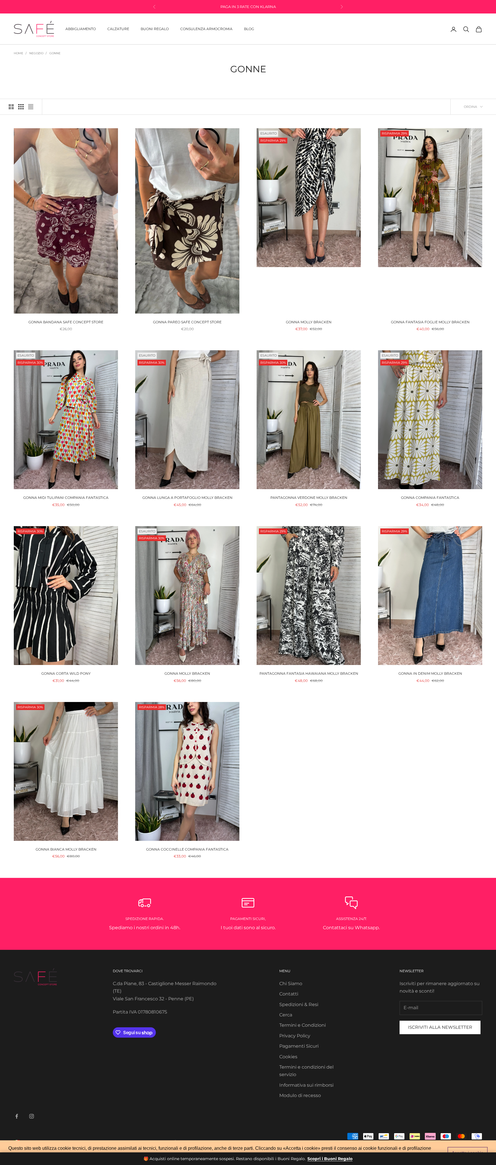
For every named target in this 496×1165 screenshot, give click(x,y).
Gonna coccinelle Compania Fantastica (187, 849)
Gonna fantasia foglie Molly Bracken (430, 322)
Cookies (288, 1056)
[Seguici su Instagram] (31, 1116)
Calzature (118, 29)
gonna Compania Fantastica (430, 497)
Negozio (36, 53)
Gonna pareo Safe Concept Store (187, 322)
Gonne (55, 53)
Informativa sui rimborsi (306, 1085)
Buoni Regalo (155, 29)
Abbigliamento (80, 29)
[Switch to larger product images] (11, 106)
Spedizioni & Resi (298, 1004)
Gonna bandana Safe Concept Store (65, 322)
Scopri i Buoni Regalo (329, 1158)
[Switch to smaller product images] (21, 106)
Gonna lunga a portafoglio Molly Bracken (187, 497)
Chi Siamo (290, 983)
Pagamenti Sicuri (299, 1046)
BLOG (249, 29)
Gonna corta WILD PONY (66, 673)
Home (18, 53)
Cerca (285, 1015)
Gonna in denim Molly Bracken (430, 673)
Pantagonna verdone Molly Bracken (308, 497)
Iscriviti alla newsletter (440, 1027)
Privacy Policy (294, 1035)
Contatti (288, 994)
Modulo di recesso (300, 1095)
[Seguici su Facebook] (17, 1116)
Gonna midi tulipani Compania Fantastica (65, 497)
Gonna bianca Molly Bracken (66, 849)
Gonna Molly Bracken (309, 322)
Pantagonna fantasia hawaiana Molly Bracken (308, 673)
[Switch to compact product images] (30, 106)
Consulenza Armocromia (206, 29)
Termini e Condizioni (302, 1025)
